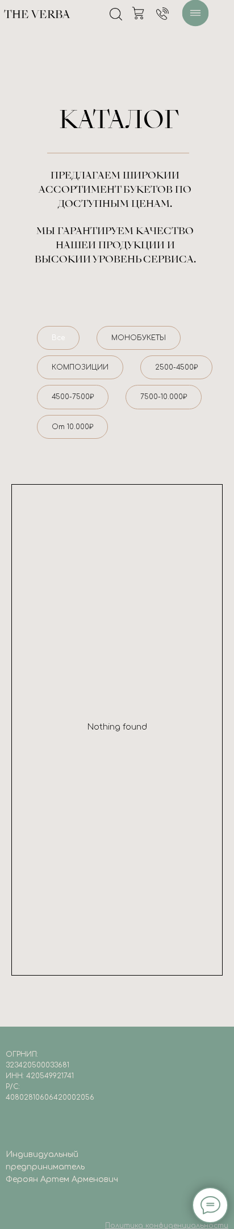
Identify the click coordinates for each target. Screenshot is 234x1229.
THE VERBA (37, 15)
